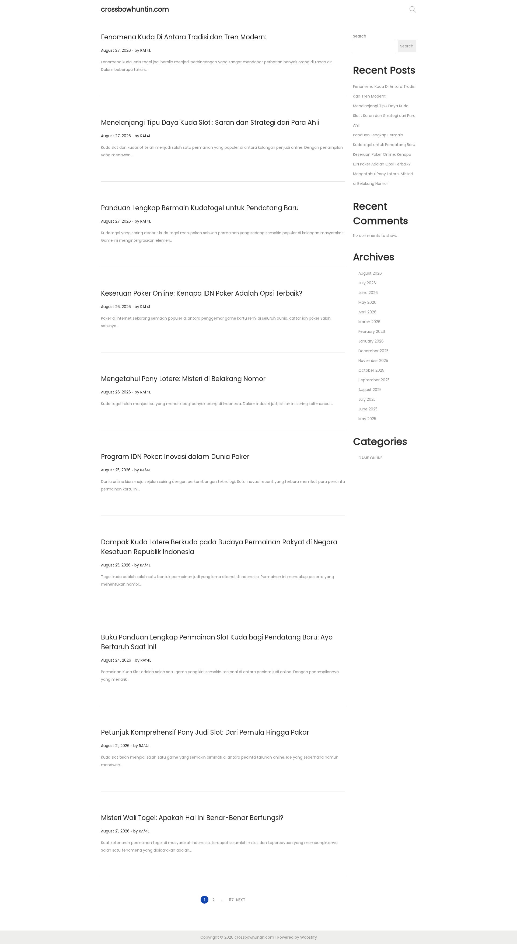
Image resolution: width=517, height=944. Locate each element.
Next (240, 899)
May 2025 (367, 418)
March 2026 (369, 321)
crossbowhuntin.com (135, 9)
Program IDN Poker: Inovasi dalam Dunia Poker (175, 456)
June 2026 (368, 292)
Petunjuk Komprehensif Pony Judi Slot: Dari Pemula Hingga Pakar (205, 732)
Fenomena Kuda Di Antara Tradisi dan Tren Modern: (183, 37)
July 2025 (367, 399)
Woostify (308, 937)
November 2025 (373, 360)
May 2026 (367, 302)
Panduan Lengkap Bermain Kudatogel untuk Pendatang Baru (200, 207)
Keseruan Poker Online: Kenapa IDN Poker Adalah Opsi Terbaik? (201, 293)
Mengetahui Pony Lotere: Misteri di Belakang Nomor (183, 378)
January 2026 (371, 341)
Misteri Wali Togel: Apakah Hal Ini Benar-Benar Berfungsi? (192, 817)
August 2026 (370, 273)
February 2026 (371, 331)
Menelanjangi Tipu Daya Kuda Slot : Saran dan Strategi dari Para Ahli (210, 122)
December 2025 (373, 351)
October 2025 (371, 370)
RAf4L (145, 50)
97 (231, 899)
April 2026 (367, 312)
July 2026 (367, 283)
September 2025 (374, 380)
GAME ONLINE (370, 458)
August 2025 (370, 389)
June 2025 (368, 409)
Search (359, 36)
